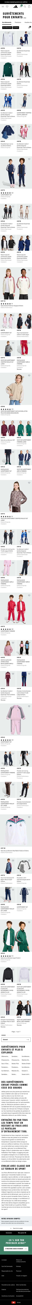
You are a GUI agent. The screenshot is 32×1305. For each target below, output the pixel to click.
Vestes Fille (15, 1063)
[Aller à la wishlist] (7, 6)
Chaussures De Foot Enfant (15, 1060)
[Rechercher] (25, 6)
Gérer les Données (21, 1285)
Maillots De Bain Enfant (15, 1071)
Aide (3, 1275)
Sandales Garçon (14, 1057)
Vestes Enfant (26, 1063)
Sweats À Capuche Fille (26, 1071)
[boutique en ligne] (15, 7)
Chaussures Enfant (5, 1060)
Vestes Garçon (14, 1075)
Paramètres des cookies (8, 1285)
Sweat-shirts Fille (26, 1075)
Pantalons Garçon (4, 1067)
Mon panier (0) (22, 1233)
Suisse (19, 1302)
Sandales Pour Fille (4, 1075)
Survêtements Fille (26, 1067)
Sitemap (18, 1266)
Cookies (4, 1289)
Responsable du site (7, 1271)
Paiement (18, 1271)
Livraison (4, 1260)
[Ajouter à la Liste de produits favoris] (13, 34)
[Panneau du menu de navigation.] (3, 6)
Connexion (9, 1233)
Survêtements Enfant (5, 1071)
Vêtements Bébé (4, 1057)
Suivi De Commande (7, 1266)
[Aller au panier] (29, 6)
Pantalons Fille (15, 1067)
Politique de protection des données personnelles (23, 1290)
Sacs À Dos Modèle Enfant (4, 1064)
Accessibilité (19, 1296)
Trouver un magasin (21, 1275)
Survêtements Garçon (26, 1057)
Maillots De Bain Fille (25, 1060)
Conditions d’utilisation (8, 1296)
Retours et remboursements (21, 1260)
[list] (16, 23)
